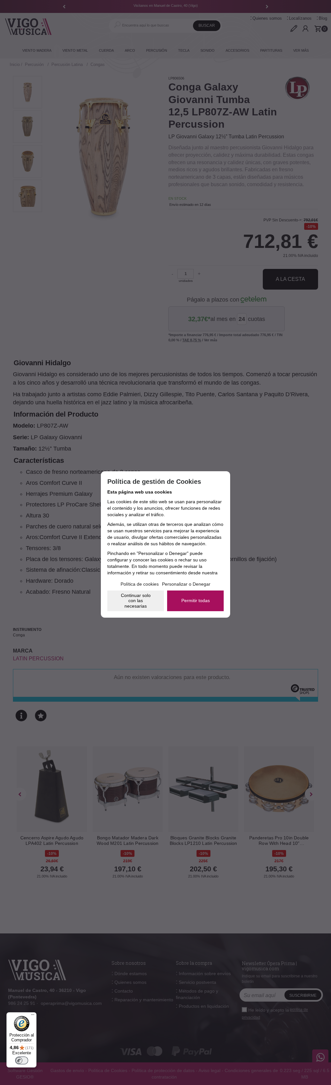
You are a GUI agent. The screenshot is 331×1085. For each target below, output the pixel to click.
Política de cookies (140, 584)
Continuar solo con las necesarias (136, 601)
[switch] (21, 1060)
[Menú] (33, 1016)
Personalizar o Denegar (186, 584)
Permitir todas (195, 600)
